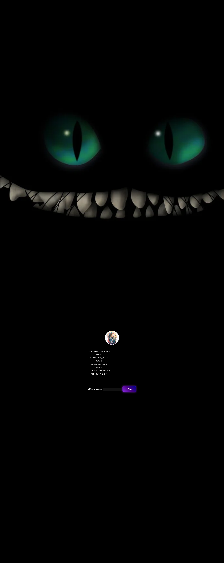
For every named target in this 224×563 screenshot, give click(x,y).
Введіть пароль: (95, 389)
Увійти (129, 389)
